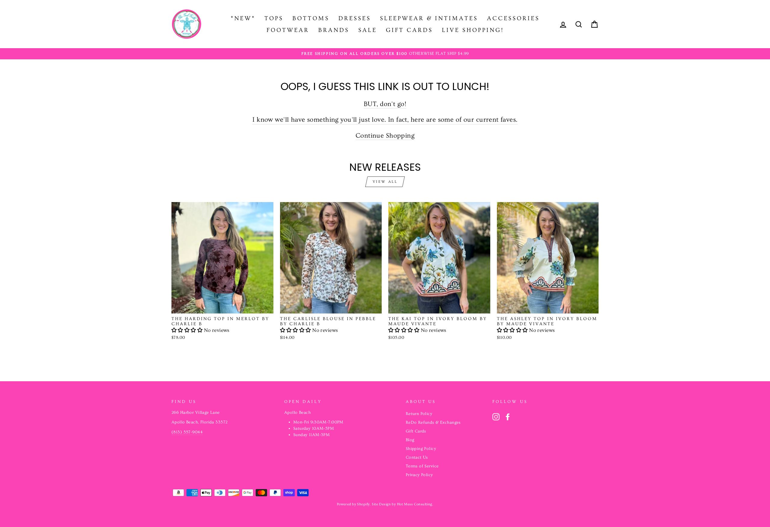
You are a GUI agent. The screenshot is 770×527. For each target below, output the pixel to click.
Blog (410, 440)
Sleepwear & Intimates (429, 18)
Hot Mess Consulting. (415, 504)
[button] (187, 330)
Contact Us (417, 457)
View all (385, 182)
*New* (243, 18)
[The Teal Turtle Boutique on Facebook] (507, 416)
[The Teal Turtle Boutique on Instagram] (496, 416)
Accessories (513, 18)
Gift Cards (409, 30)
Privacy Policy (419, 474)
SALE (367, 30)
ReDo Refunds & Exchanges (433, 422)
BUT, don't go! (385, 104)
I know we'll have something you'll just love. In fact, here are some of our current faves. (384, 119)
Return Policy (419, 413)
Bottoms (310, 18)
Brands (333, 30)
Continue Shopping (385, 135)
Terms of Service (422, 466)
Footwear (287, 30)
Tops (273, 18)
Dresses (354, 18)
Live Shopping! (473, 30)
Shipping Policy (421, 448)
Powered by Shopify (353, 504)
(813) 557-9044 (187, 432)
